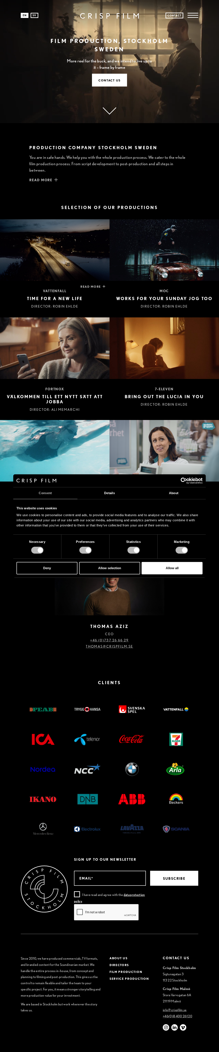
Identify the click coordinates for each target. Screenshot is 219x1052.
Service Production (129, 978)
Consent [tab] (45, 493)
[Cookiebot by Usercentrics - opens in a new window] (184, 480)
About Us (118, 958)
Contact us (109, 80)
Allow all (172, 568)
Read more (90, 286)
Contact (174, 15)
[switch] (85, 550)
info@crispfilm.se (174, 1010)
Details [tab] (109, 493)
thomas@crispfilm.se (109, 646)
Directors (119, 965)
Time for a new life (55, 298)
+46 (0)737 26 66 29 (109, 640)
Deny (47, 568)
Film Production (126, 971)
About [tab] (174, 493)
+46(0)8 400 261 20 (177, 1016)
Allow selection (109, 568)
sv (34, 15)
